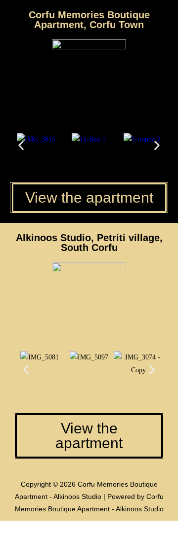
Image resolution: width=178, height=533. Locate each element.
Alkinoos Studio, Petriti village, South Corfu (89, 242)
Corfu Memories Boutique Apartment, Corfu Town (89, 19)
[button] (21, 146)
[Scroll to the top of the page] (2, 527)
